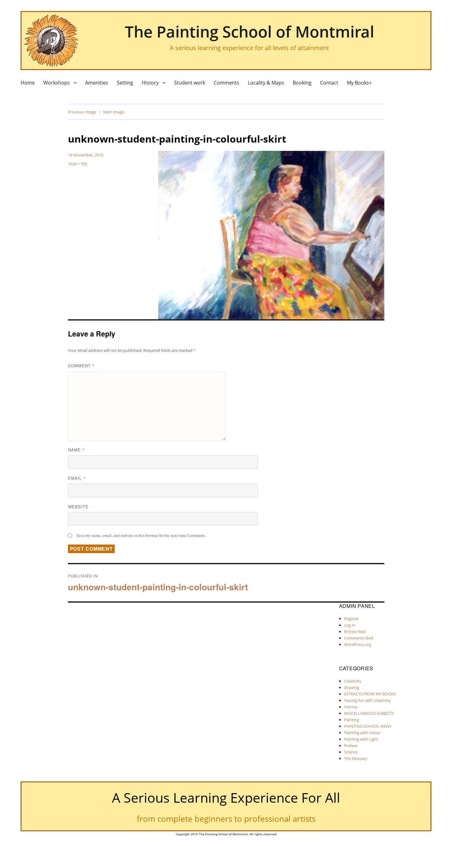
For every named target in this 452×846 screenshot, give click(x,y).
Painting (351, 719)
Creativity (353, 681)
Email (77, 478)
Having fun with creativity (367, 700)
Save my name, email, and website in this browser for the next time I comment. (141, 535)
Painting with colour (362, 732)
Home (28, 82)
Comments (226, 82)
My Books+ (359, 82)
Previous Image (82, 112)
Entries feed (355, 631)
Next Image (113, 112)
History (150, 82)
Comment (81, 365)
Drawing (351, 687)
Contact (329, 82)
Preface (351, 745)
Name (76, 450)
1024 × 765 (77, 164)
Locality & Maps (266, 82)
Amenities (96, 82)
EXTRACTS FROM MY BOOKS (370, 694)
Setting (125, 82)
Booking (302, 82)
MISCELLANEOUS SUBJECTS (369, 713)
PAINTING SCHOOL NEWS (367, 726)
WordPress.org (357, 644)
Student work (189, 82)
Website (78, 507)
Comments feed (358, 638)
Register (351, 618)
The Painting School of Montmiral (249, 31)
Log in (349, 625)
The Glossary (355, 758)
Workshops (56, 82)
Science (351, 752)
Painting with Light (361, 739)
